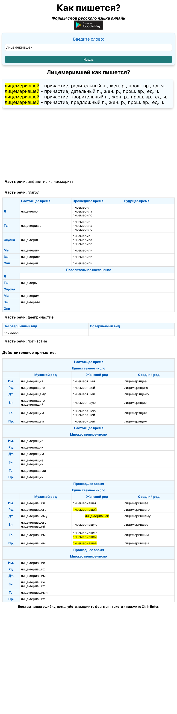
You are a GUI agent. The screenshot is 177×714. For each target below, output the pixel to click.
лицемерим (30, 250)
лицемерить (62, 181)
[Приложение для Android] (88, 28)
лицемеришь (31, 225)
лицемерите (30, 257)
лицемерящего (33, 387)
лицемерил (81, 207)
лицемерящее (135, 381)
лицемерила (82, 211)
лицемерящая (84, 381)
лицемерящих (32, 447)
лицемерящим (32, 413)
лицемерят (29, 263)
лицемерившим (33, 535)
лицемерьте (30, 302)
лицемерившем (33, 543)
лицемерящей (84, 387)
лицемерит (29, 240)
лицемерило (82, 215)
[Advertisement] (88, 144)
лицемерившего (33, 509)
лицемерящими (33, 470)
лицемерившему (34, 516)
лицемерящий (32, 381)
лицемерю (29, 211)
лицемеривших (33, 569)
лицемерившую (85, 524)
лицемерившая (85, 503)
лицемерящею (84, 411)
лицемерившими (34, 592)
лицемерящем (32, 421)
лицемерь (29, 283)
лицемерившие (33, 563)
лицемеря (12, 332)
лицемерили (82, 250)
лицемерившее (136, 503)
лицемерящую (84, 402)
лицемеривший (33, 503)
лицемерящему (33, 394)
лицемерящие (32, 441)
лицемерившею (85, 533)
